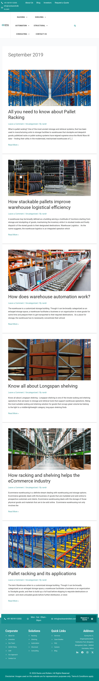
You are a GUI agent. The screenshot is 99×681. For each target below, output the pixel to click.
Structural (39, 26)
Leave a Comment (16, 124)
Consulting (21, 34)
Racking (21, 17)
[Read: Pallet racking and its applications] (49, 547)
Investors (47, 3)
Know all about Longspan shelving (43, 386)
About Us (29, 3)
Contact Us (41, 34)
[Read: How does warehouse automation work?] (49, 270)
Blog (38, 3)
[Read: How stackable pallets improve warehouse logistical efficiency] (49, 178)
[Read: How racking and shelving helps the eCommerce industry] (49, 449)
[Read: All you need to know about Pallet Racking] (49, 88)
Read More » (13, 144)
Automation (21, 26)
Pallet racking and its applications (42, 573)
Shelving (39, 17)
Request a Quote (62, 3)
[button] (75, 26)
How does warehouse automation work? (49, 296)
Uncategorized (31, 124)
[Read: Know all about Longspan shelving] (49, 359)
